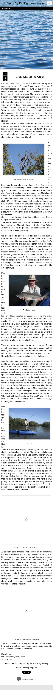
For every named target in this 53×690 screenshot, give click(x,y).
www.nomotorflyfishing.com (13, 656)
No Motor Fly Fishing (39, 663)
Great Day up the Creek (29, 77)
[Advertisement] (26, 40)
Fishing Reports (30, 667)
